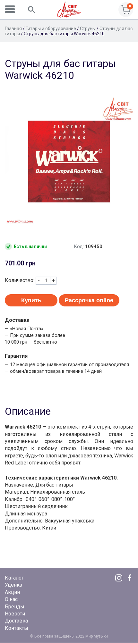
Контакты (16, 628)
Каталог (14, 578)
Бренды (14, 607)
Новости (15, 614)
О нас (11, 599)
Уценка (13, 585)
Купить (31, 300)
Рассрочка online (89, 300)
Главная (13, 28)
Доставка (16, 621)
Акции (12, 592)
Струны (88, 28)
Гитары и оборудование (51, 28)
